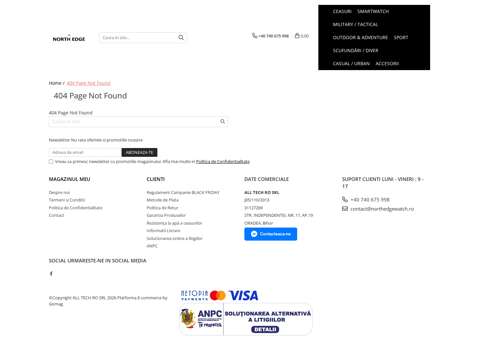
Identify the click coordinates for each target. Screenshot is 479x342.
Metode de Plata (163, 200)
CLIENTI (156, 179)
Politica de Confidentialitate (223, 161)
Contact (56, 215)
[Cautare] (181, 37)
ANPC (152, 246)
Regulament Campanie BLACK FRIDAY (183, 192)
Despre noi (59, 192)
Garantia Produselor (166, 215)
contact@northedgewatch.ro (381, 208)
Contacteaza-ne (275, 233)
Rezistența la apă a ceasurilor (174, 223)
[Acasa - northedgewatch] (69, 37)
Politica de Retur (162, 208)
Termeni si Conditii (67, 200)
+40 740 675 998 (369, 199)
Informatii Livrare (163, 230)
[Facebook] (51, 273)
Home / (57, 83)
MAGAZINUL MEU (69, 179)
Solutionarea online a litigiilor (175, 238)
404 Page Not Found (88, 83)
